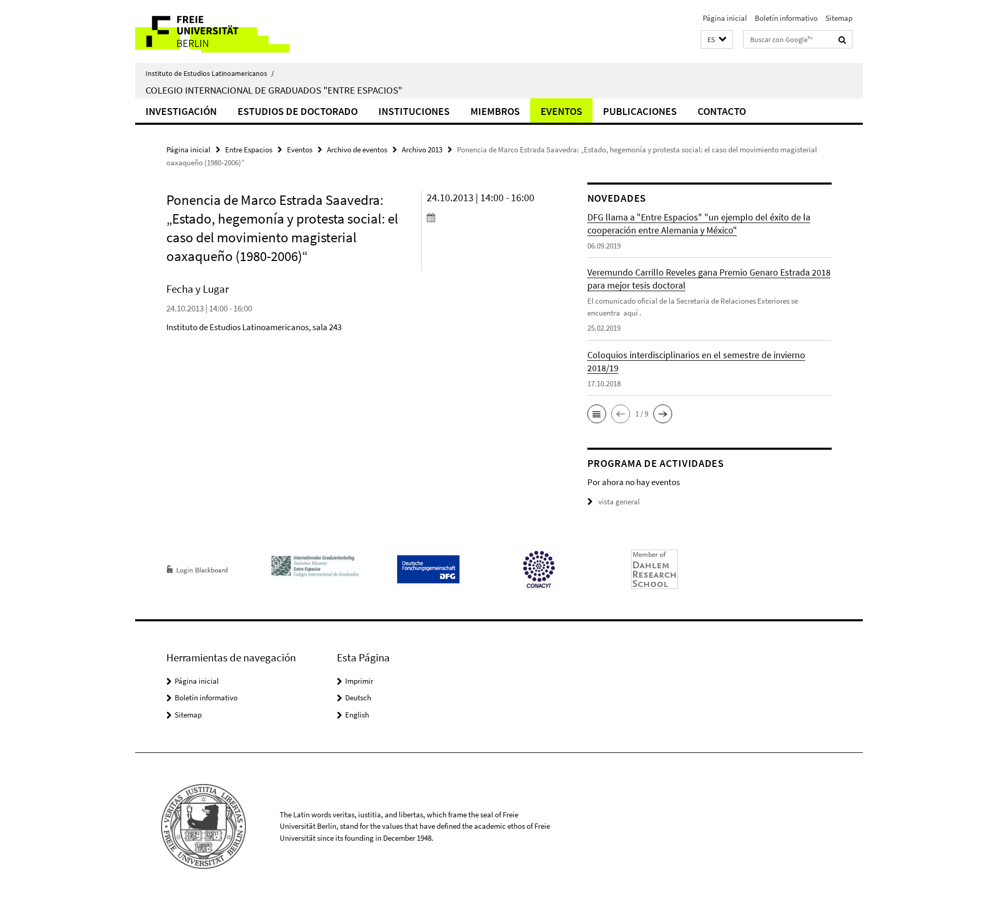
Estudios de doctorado (298, 111)
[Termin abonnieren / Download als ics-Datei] (487, 217)
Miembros (495, 111)
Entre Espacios (248, 149)
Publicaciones (640, 111)
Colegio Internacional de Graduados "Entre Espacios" (274, 90)
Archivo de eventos (357, 149)
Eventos (561, 111)
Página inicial (725, 18)
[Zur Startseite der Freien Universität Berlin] (222, 31)
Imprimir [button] (359, 681)
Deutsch (358, 697)
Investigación (181, 111)
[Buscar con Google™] (842, 39)
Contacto (722, 111)
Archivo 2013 (422, 149)
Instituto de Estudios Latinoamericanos (210, 73)
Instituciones (414, 111)
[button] (717, 39)
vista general (619, 501)
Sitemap (838, 18)
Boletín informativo (786, 18)
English (357, 715)
